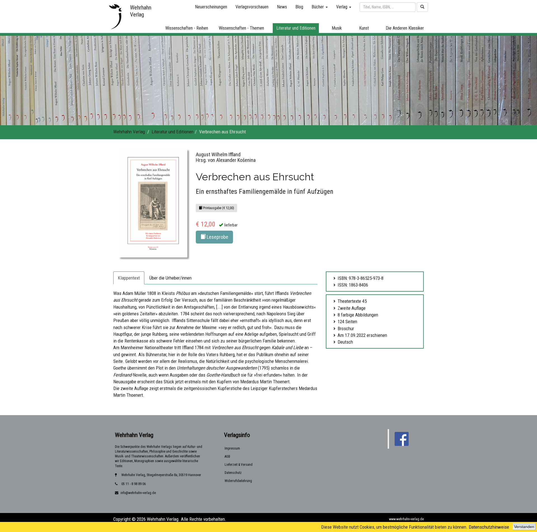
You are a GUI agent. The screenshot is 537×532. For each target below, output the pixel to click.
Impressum (232, 448)
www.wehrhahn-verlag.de (406, 519)
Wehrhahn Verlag (129, 131)
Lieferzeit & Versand (239, 465)
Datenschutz (233, 473)
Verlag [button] (342, 7)
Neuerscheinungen (211, 7)
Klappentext (129, 278)
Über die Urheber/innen (170, 278)
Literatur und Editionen (173, 131)
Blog (299, 7)
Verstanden (524, 526)
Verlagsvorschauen (251, 7)
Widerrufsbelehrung (238, 481)
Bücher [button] (318, 7)
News (282, 7)
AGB (227, 456)
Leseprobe (217, 237)
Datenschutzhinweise (489, 527)
